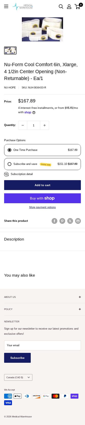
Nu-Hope (10, 87)
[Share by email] (78, 221)
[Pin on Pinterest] (62, 221)
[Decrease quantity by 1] (22, 125)
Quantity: (10, 125)
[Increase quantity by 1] (44, 125)
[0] (77, 6)
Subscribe (17, 357)
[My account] (69, 6)
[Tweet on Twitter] (70, 221)
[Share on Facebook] (54, 221)
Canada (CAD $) (14, 377)
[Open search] (61, 6)
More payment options (42, 207)
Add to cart (42, 185)
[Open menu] (6, 6)
